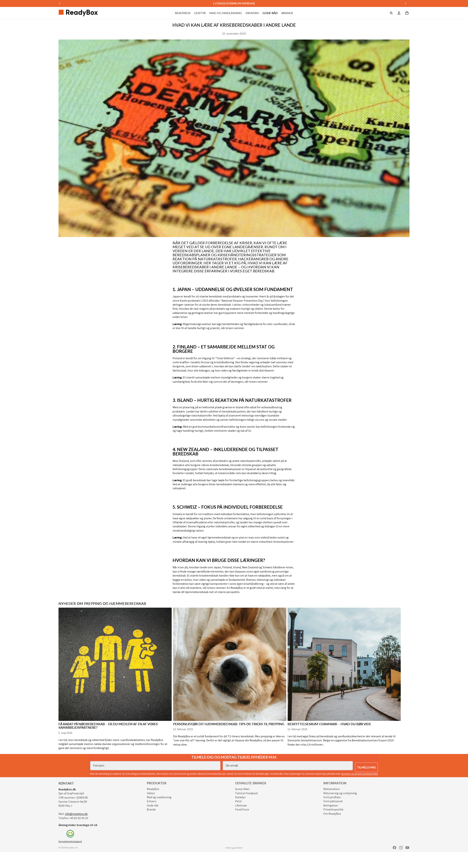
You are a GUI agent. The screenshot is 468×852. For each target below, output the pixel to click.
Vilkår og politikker (234, 847)
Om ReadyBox (332, 813)
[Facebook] (394, 847)
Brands (151, 809)
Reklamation (331, 789)
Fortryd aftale (332, 797)
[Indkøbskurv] (407, 13)
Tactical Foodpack (246, 793)
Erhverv (151, 801)
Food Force (242, 809)
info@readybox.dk (76, 814)
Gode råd (152, 805)
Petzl (238, 801)
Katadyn (240, 797)
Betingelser (330, 805)
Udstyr (151, 793)
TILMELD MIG (366, 767)
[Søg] (391, 13)
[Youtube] (407, 847)
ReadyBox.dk (71, 847)
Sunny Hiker (242, 789)
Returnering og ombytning (340, 793)
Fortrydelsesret (333, 801)
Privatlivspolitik (333, 809)
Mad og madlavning (159, 797)
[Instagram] (401, 847)
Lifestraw (241, 805)
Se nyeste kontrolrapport (70, 841)
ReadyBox (153, 789)
